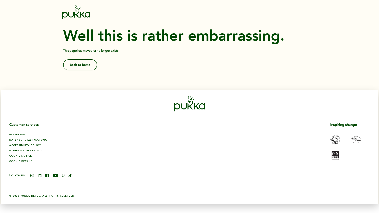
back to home (80, 65)
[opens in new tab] (32, 176)
